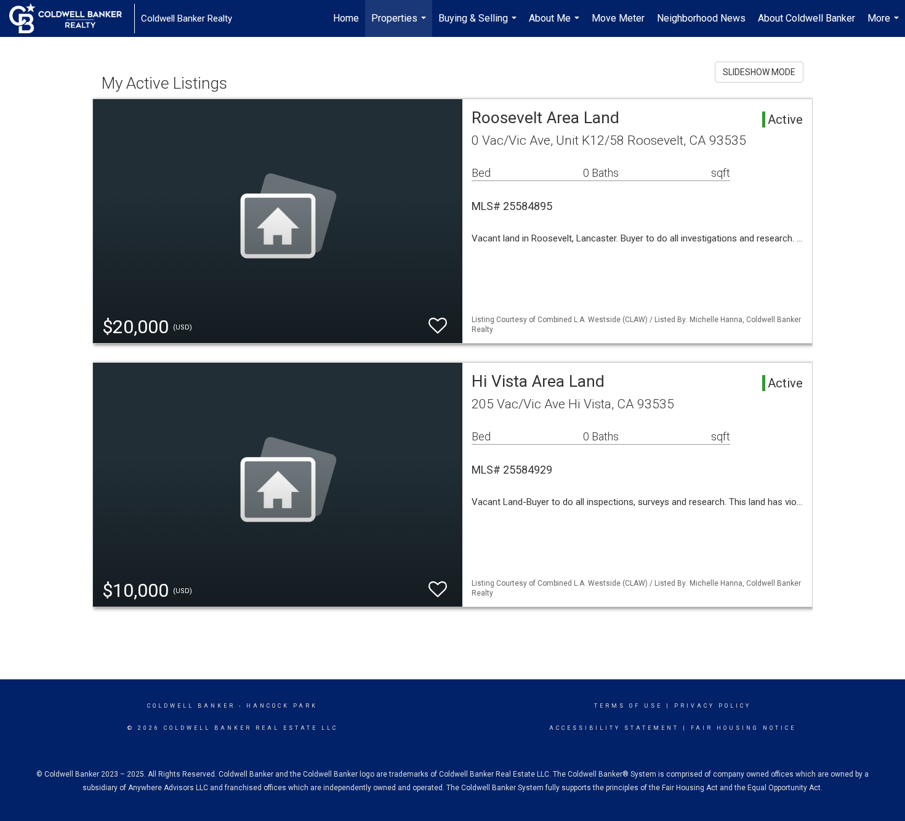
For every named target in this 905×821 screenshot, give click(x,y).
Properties (400, 24)
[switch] (437, 326)
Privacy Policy (712, 706)
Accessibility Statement (614, 728)
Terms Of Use (628, 706)
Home (346, 18)
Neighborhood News (701, 18)
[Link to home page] (71, 18)
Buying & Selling (479, 24)
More (884, 24)
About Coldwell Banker (806, 18)
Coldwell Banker (191, 706)
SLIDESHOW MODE (759, 72)
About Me (555, 24)
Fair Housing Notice (743, 728)
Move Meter (618, 18)
